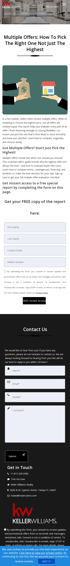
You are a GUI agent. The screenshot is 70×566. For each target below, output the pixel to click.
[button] (34, 300)
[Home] (11, 4)
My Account (52, 6)
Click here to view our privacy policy (40, 553)
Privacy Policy (42, 293)
